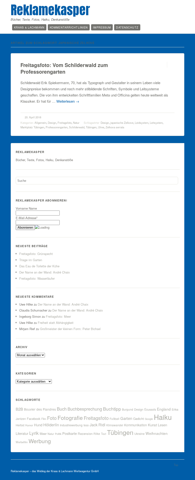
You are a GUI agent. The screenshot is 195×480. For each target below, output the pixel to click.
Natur (76, 123)
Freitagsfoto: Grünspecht (36, 253)
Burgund (127, 409)
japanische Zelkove (121, 123)
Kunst (152, 424)
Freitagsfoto (65, 123)
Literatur (22, 433)
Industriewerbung (71, 425)
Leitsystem (156, 123)
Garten (126, 418)
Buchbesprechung (85, 409)
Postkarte (69, 433)
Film (43, 419)
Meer (43, 433)
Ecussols (150, 409)
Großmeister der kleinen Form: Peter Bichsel (70, 328)
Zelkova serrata (115, 127)
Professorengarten (57, 127)
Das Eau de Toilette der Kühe (39, 266)
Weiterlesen (67, 101)
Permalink (162, 65)
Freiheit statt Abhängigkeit (55, 322)
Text (103, 434)
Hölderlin (51, 424)
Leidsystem (141, 123)
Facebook (33, 418)
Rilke (96, 434)
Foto (52, 417)
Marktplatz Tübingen (32, 127)
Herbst (20, 425)
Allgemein (40, 123)
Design (52, 123)
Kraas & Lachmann (29, 27)
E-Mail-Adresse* (27, 218)
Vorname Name (26, 208)
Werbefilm (22, 442)
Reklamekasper (50, 9)
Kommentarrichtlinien (69, 27)
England (164, 409)
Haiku (163, 417)
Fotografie (70, 417)
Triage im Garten (30, 260)
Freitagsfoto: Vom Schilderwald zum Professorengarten (64, 68)
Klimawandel (114, 425)
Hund (38, 424)
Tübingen (91, 127)
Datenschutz (127, 27)
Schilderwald (76, 127)
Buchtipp (112, 408)
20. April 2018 (33, 117)
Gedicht (138, 418)
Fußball (114, 419)
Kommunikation (135, 424)
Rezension (85, 433)
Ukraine (139, 434)
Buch (62, 409)
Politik (58, 434)
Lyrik (34, 433)
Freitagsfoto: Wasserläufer (37, 278)
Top (176, 465)
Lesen (162, 424)
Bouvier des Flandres (40, 409)
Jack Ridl (97, 424)
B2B (19, 409)
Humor (29, 425)
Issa (86, 425)
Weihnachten (157, 433)
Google (149, 419)
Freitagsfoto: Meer (58, 316)
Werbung (40, 441)
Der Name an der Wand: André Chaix (44, 272)
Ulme (101, 127)
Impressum (102, 27)
